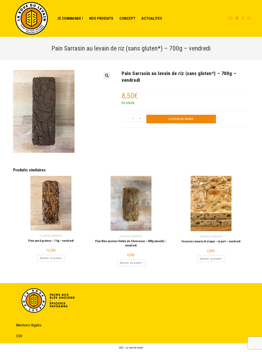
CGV (19, 336)
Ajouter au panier (181, 119)
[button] (107, 75)
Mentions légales (29, 325)
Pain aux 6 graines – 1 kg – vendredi (51, 240)
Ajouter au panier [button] (51, 258)
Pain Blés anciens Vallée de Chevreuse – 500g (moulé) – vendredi (131, 243)
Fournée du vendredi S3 (51, 235)
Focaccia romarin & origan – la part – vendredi (211, 241)
